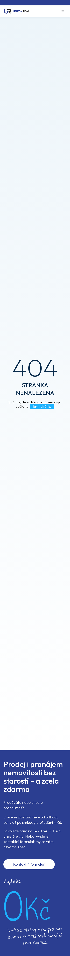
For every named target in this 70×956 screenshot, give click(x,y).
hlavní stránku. (41, 406)
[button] (63, 11)
